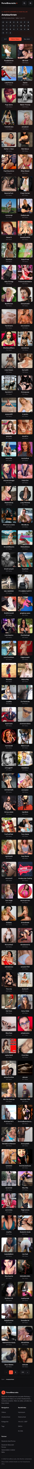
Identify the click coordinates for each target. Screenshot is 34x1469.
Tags (3, 1426)
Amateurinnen (6, 1417)
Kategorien (5, 1422)
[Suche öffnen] (24, 3)
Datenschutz (22, 1417)
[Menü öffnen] (30, 3)
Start (3, 1379)
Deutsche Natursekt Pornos (9, 1446)
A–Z (5, 39)
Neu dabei (27, 39)
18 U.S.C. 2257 (22, 1422)
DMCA (20, 1426)
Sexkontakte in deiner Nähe (9, 1451)
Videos (4, 1412)
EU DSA (20, 1431)
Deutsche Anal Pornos (9, 1441)
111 (23, 1372)
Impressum (21, 1412)
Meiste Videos (15, 39)
